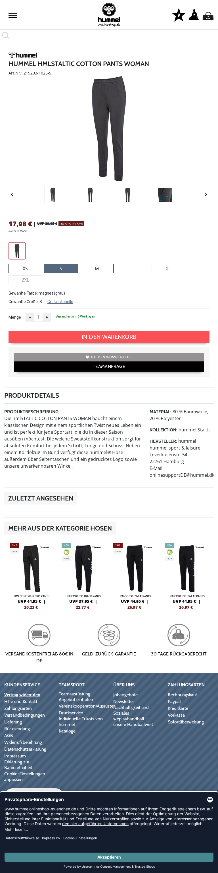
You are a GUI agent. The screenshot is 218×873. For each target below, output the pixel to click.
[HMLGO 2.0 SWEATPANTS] (134, 575)
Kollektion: (163, 430)
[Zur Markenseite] (23, 56)
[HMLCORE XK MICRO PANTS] (31, 575)
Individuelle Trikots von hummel (81, 721)
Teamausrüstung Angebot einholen (76, 696)
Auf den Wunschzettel (111, 357)
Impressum (15, 756)
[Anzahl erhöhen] (47, 317)
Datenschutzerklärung (25, 749)
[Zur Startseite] (109, 15)
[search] (109, 35)
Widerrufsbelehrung (23, 742)
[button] (12, 15)
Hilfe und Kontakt (20, 701)
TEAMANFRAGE (109, 366)
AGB (8, 735)
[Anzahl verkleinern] (30, 317)
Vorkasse (176, 715)
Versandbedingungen (24, 715)
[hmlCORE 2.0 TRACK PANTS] (83, 575)
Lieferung (13, 722)
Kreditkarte (178, 708)
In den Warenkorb (109, 336)
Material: (160, 411)
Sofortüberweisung (186, 722)
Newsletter (123, 701)
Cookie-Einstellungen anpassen (24, 776)
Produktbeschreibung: (32, 411)
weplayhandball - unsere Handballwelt (133, 721)
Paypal (174, 701)
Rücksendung (17, 728)
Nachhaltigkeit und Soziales (131, 710)
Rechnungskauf (182, 694)
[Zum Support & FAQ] (179, 14)
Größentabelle (60, 301)
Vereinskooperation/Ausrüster (87, 706)
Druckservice (71, 713)
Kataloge (67, 731)
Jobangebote (125, 694)
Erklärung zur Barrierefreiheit (18, 764)
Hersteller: (163, 441)
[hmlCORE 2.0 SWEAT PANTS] (186, 575)
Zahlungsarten (18, 708)
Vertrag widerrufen (22, 694)
